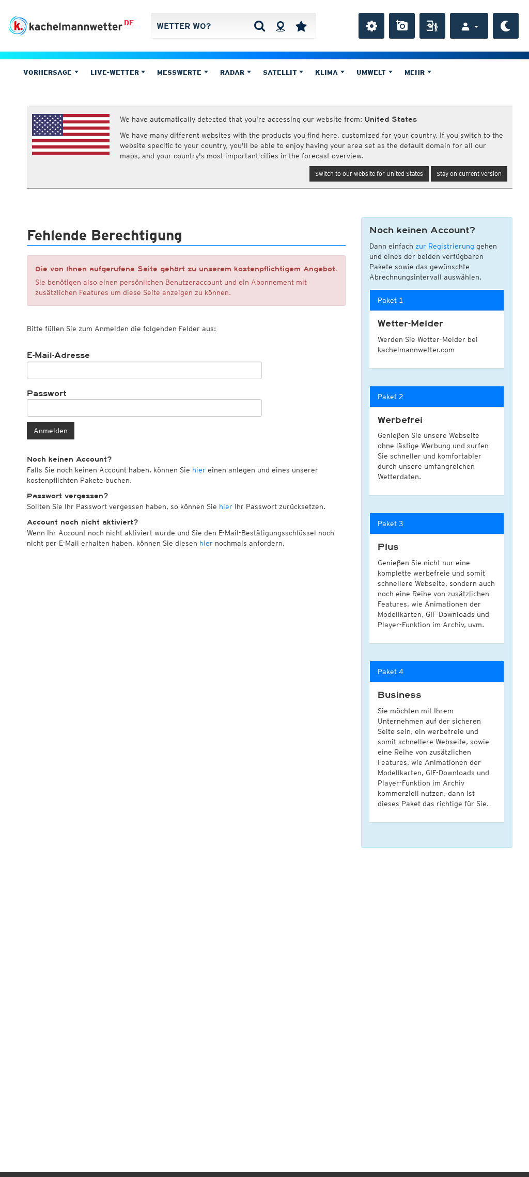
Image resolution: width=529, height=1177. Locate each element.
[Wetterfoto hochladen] (402, 26)
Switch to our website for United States (369, 173)
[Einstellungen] (371, 26)
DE (129, 23)
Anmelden (51, 431)
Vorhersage (48, 72)
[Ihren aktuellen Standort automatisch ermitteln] (280, 26)
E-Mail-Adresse (58, 355)
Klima (327, 72)
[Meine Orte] (301, 26)
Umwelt (372, 72)
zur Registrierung (444, 246)
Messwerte (180, 72)
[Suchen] (260, 26)
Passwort (47, 393)
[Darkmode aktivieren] (506, 26)
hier (199, 470)
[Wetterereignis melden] (432, 26)
